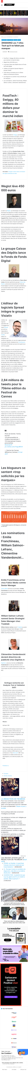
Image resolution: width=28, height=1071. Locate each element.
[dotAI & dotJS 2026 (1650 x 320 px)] (14, 12)
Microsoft (15, 752)
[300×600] (11, 1005)
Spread (6, 327)
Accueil (4, 37)
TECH (19, 39)
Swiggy (15, 134)
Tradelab (20, 627)
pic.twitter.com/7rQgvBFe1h (14, 447)
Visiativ (3, 334)
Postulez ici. (6, 765)
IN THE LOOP (10, 39)
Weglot (9, 210)
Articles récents (8, 775)
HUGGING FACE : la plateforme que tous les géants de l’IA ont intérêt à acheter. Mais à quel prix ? (14, 876)
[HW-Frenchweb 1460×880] (14, 961)
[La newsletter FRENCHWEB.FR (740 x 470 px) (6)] (14, 943)
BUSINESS (16, 37)
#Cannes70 (8, 445)
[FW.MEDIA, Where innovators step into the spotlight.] (9, 5)
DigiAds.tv (3, 663)
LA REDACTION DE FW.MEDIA (13, 799)
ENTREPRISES (10, 37)
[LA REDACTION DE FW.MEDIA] (10, 795)
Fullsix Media (4, 588)
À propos (6, 773)
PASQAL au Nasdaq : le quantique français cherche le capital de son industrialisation (14, 865)
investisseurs (21, 342)
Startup (15, 39)
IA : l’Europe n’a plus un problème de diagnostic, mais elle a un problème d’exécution (14, 871)
